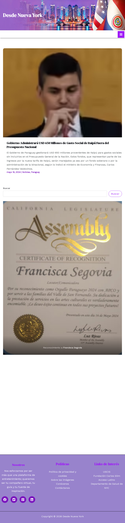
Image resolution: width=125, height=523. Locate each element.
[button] (5, 499)
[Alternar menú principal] (121, 34)
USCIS (106, 471)
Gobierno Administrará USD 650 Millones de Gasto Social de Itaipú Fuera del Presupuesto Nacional (58, 145)
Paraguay (35, 172)
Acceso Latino (106, 479)
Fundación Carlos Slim (106, 475)
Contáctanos (62, 487)
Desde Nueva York (23, 15)
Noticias (26, 172)
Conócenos (62, 483)
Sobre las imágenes (62, 479)
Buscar (6, 188)
